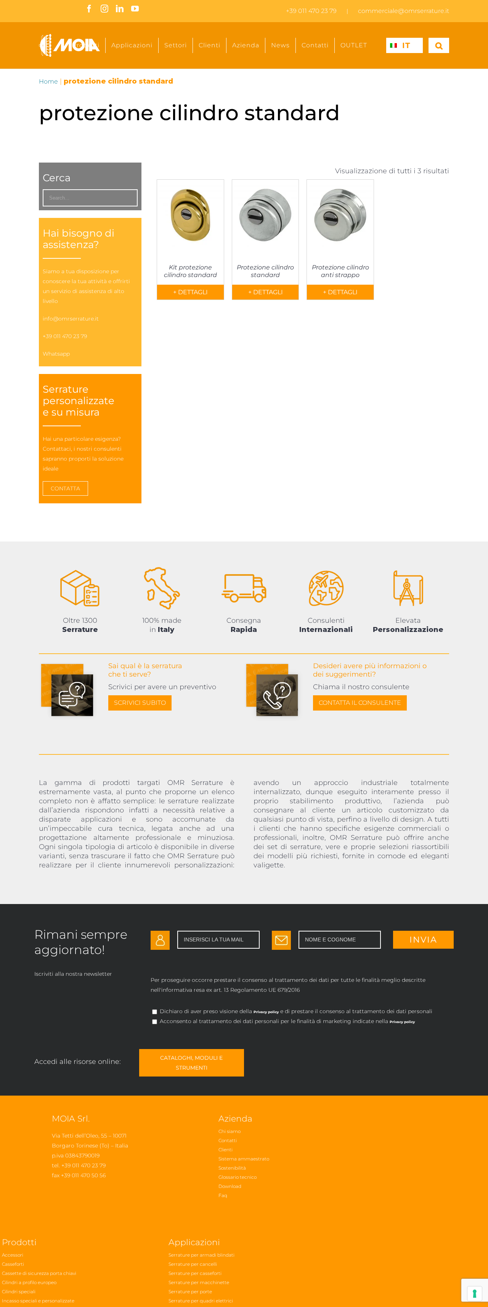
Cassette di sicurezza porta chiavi (39, 1273)
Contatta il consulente (360, 702)
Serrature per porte (190, 1291)
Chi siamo (229, 1131)
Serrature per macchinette (199, 1282)
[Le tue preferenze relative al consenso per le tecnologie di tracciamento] (474, 1293)
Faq (222, 1195)
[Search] (438, 45)
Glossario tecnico (237, 1177)
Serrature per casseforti (195, 1273)
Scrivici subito (140, 702)
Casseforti (13, 1264)
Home (48, 81)
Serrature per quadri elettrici (201, 1301)
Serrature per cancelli (193, 1264)
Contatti (227, 1140)
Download (229, 1186)
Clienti (225, 1149)
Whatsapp (56, 353)
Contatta (65, 488)
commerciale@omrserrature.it (403, 11)
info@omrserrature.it (71, 318)
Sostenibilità (232, 1168)
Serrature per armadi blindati (201, 1255)
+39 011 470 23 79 (311, 11)
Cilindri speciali (18, 1291)
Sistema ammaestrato (243, 1159)
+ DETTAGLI (190, 292)
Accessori (12, 1255)
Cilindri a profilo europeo (29, 1282)
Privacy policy (266, 1012)
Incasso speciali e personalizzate (38, 1301)
